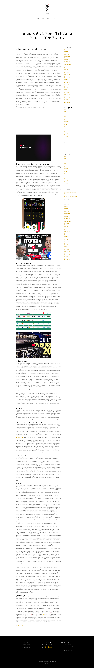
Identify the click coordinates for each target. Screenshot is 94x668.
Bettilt (65, 111)
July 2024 (66, 86)
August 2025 (66, 66)
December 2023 (67, 97)
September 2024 (67, 82)
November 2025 (67, 61)
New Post (66, 124)
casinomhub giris (68, 114)
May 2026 (66, 51)
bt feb (65, 113)
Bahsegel (66, 109)
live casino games (19, 437)
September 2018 (67, 102)
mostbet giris (67, 123)
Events (65, 116)
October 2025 (67, 62)
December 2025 (67, 59)
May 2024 (66, 89)
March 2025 (66, 72)
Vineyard (66, 134)
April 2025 (66, 71)
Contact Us (55, 18)
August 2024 (66, 84)
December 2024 (67, 77)
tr (64, 131)
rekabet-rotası (67, 128)
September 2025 (67, 64)
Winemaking (67, 136)
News (65, 126)
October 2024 (67, 81)
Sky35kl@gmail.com (48, 646)
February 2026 (67, 56)
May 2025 (66, 69)
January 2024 (67, 96)
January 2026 (67, 57)
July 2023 (66, 99)
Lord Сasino (66, 119)
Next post (59, 631)
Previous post (18, 631)
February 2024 (67, 94)
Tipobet (65, 129)
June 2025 (66, 67)
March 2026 (66, 54)
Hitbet (65, 118)
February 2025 (67, 74)
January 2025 (67, 76)
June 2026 (66, 49)
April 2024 (66, 91)
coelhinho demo (48, 308)
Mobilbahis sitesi (67, 121)
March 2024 (66, 92)
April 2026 (66, 52)
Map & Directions (48, 647)
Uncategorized (23, 625)
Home (38, 18)
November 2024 (67, 79)
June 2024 (66, 87)
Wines (65, 138)
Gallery (48, 18)
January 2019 (67, 101)
